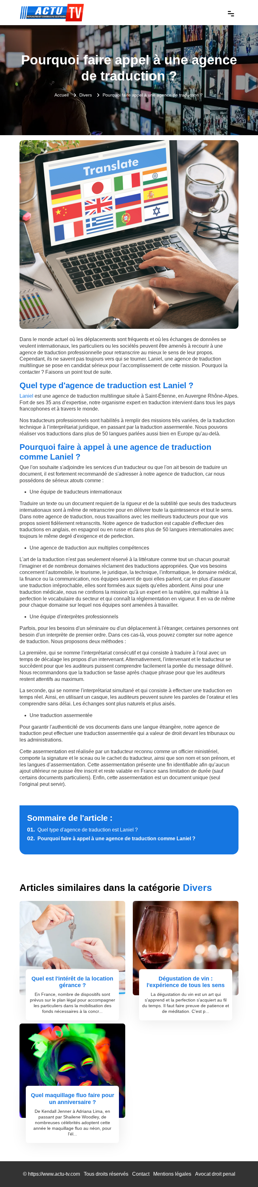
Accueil (61, 94)
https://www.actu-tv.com (54, 1174)
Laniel (26, 396)
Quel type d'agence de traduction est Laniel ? (82, 829)
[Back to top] (241, 1170)
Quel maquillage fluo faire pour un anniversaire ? (72, 1098)
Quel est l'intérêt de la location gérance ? (72, 982)
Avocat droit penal (215, 1174)
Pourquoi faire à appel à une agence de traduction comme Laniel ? (111, 838)
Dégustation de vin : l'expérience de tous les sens (186, 982)
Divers (85, 94)
